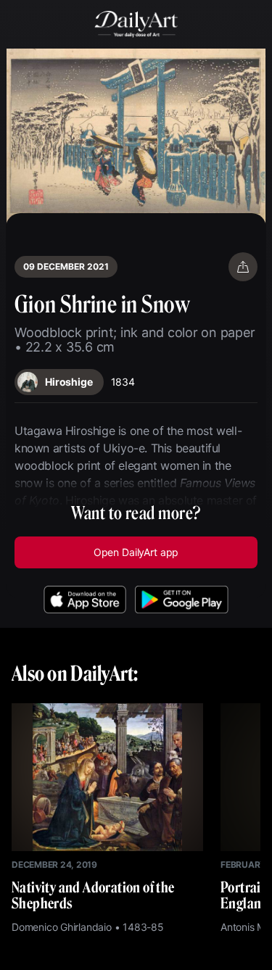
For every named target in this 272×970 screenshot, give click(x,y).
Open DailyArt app (136, 552)
